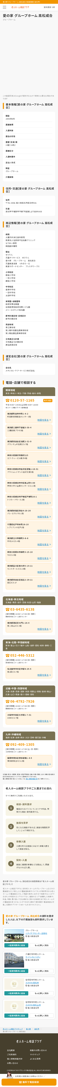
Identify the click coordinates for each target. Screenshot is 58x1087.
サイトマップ (35, 1054)
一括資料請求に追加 (16, 945)
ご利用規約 (11, 1054)
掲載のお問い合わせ (38, 1050)
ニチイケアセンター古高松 (36, 933)
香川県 (28, 1029)
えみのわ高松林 (32, 982)
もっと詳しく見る (42, 945)
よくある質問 (35, 1058)
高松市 (36, 1029)
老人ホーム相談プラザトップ (13, 1029)
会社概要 (11, 1050)
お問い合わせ (12, 1063)
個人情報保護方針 (32, 779)
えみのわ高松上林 (33, 1005)
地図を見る (43, 420)
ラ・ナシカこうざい (32, 957)
